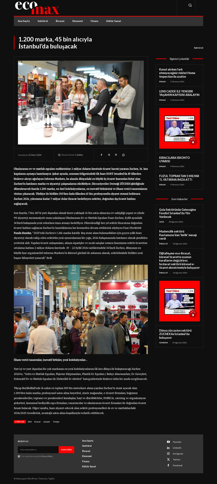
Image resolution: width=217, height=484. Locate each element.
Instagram (178, 453)
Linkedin (177, 448)
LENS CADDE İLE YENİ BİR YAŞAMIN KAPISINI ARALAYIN (179, 93)
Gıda (161, 222)
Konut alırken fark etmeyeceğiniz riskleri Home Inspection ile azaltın (177, 73)
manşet (46, 421)
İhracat (163, 243)
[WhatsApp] (123, 155)
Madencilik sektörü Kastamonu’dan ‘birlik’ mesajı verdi (178, 235)
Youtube (177, 442)
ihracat (37, 421)
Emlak (162, 81)
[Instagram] (168, 454)
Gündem (163, 342)
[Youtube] (168, 442)
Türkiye (56, 421)
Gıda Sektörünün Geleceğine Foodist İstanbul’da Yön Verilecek (177, 213)
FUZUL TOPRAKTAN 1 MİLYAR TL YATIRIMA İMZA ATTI (179, 177)
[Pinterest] (116, 155)
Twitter (176, 459)
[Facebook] (101, 155)
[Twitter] (108, 155)
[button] (190, 5)
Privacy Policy (46, 456)
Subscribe (66, 449)
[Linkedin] (168, 448)
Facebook (177, 465)
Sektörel (198, 47)
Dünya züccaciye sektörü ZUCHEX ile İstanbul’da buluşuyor (175, 334)
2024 (29, 421)
